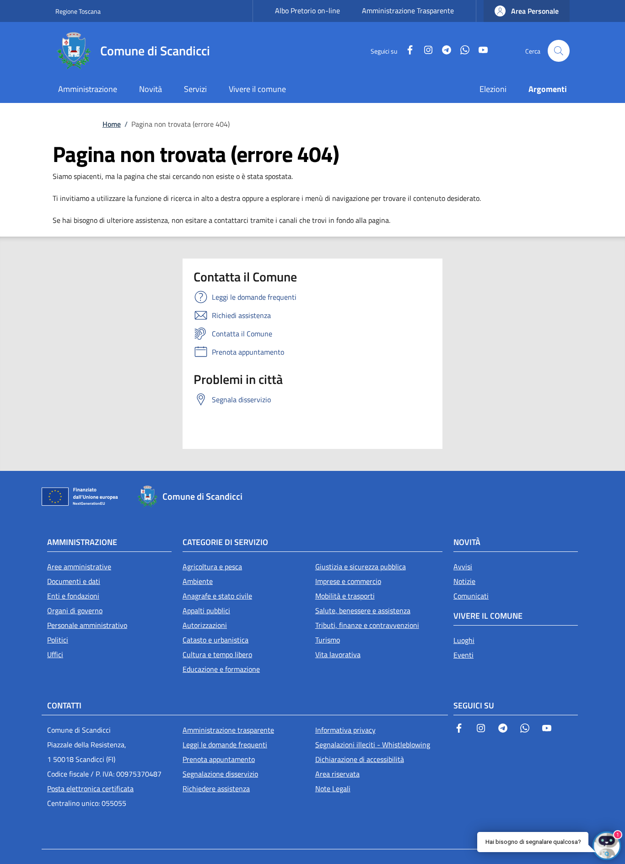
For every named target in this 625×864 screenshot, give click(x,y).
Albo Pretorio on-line (307, 10)
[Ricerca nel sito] (559, 51)
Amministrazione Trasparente (408, 10)
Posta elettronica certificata (90, 788)
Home (111, 124)
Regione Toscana (78, 11)
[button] (527, 11)
